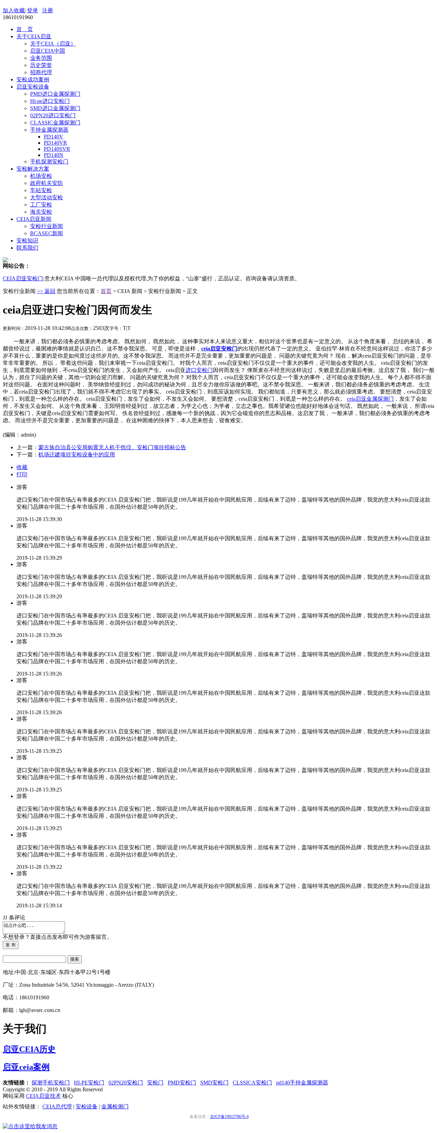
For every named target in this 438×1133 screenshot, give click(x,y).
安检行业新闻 (46, 226)
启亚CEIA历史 (29, 1049)
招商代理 (41, 72)
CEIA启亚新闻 (33, 219)
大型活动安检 (46, 197)
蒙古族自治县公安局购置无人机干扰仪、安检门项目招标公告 (112, 447)
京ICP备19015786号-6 (229, 1116)
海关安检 (41, 212)
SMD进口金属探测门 (55, 108)
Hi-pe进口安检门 (50, 101)
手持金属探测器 (49, 130)
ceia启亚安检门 (219, 348)
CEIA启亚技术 (43, 1096)
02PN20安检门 (125, 1082)
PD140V (53, 136)
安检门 (155, 1082)
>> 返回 (46, 291)
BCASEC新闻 (46, 233)
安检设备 (87, 1106)
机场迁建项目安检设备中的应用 (76, 454)
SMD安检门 (214, 1082)
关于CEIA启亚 (33, 36)
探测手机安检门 (50, 1082)
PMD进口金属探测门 (55, 94)
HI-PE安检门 (89, 1082)
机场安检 (41, 176)
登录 (32, 10)
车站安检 (41, 190)
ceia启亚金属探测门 (370, 399)
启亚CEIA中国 (47, 51)
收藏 (21, 467)
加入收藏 (14, 10)
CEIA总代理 (57, 1106)
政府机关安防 (46, 183)
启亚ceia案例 (26, 1067)
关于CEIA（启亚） (53, 43)
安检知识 (27, 240)
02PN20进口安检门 (53, 115)
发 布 (10, 944)
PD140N (53, 155)
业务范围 (41, 58)
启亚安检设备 (32, 87)
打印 (21, 474)
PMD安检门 (182, 1082)
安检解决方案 (32, 169)
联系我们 (27, 248)
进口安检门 (199, 370)
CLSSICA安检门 (252, 1082)
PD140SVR (57, 149)
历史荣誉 (41, 65)
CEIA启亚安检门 (23, 278)
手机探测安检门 (49, 161)
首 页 (24, 29)
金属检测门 (115, 1106)
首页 (106, 291)
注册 (47, 10)
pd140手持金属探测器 (302, 1082)
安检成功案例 (32, 79)
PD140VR (55, 143)
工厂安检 (41, 205)
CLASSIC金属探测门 (55, 122)
